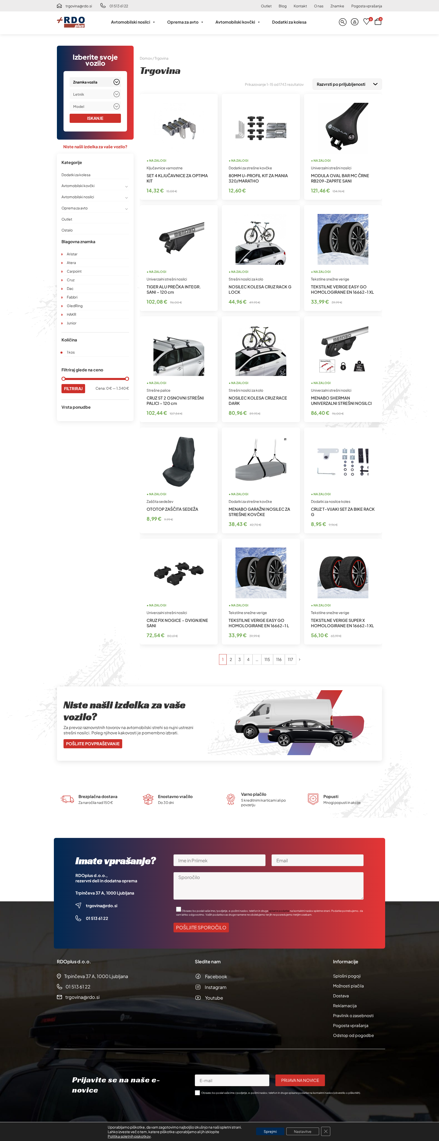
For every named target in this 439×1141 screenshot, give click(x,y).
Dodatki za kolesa (289, 22)
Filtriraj (73, 388)
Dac (70, 288)
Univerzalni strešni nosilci (331, 168)
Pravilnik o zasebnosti (353, 1015)
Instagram (215, 987)
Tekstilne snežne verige (330, 279)
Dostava (341, 995)
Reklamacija (345, 1005)
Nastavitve (302, 1131)
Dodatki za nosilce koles (330, 501)
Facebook (216, 976)
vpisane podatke (279, 910)
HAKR (71, 314)
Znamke (337, 6)
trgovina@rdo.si (79, 6)
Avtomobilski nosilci (130, 22)
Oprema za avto (182, 22)
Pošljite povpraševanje (93, 743)
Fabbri (72, 297)
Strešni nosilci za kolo (246, 279)
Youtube (214, 998)
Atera (71, 262)
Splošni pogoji (347, 976)
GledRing (75, 305)
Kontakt (300, 6)
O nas (318, 6)
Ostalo (67, 230)
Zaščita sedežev (160, 501)
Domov (146, 58)
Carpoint (74, 271)
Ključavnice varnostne (165, 168)
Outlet (266, 6)
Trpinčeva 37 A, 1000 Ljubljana (104, 893)
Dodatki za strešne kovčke (250, 168)
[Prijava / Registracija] (354, 22)
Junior (71, 323)
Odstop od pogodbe (353, 1035)
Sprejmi (270, 1131)
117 (290, 659)
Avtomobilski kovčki (235, 22)
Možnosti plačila (348, 985)
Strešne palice (158, 390)
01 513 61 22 (118, 6)
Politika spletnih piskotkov (129, 1136)
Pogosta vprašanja (366, 6)
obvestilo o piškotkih (346, 1092)
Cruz (70, 279)
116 (279, 659)
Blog (283, 6)
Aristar (72, 254)
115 (267, 659)
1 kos (71, 352)
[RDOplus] (71, 22)
